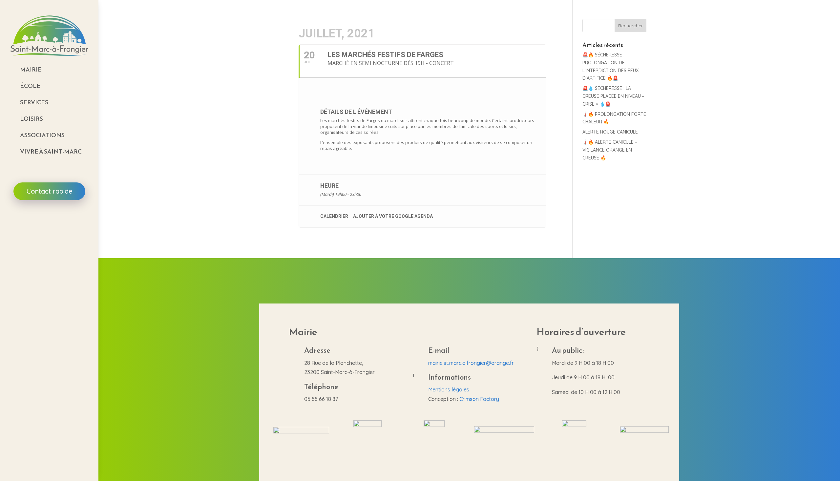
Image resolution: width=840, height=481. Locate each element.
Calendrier (334, 216)
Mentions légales (448, 389)
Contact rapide (49, 191)
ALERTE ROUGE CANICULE (610, 132)
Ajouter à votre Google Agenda (393, 216)
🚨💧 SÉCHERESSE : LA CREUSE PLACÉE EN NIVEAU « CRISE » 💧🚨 (613, 96)
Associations (42, 135)
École (30, 85)
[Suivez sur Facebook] (49, 220)
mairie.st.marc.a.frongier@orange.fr (471, 363)
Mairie (31, 69)
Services (34, 102)
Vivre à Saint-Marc (51, 151)
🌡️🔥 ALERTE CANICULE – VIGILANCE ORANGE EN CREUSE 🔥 (609, 150)
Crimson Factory (479, 399)
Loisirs (31, 118)
